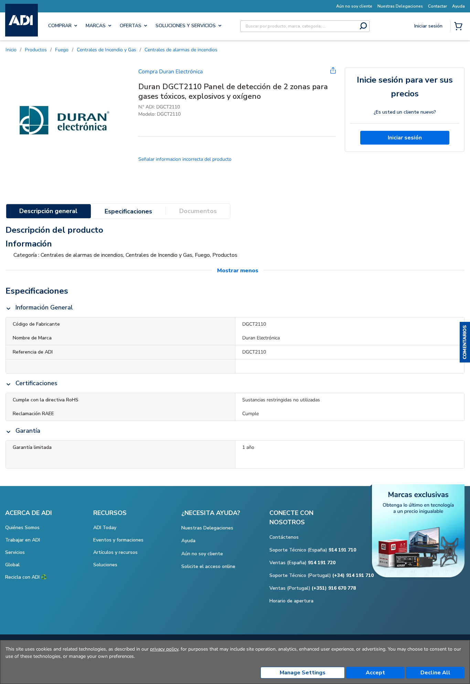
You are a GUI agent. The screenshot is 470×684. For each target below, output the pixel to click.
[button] (465, 342)
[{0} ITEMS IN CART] (459, 27)
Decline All (435, 672)
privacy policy (164, 649)
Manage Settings (302, 672)
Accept (375, 672)
